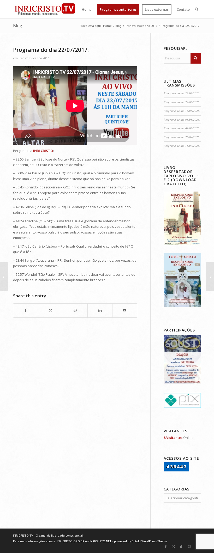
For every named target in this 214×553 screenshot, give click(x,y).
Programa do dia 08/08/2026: (182, 119)
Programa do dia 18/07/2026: (182, 146)
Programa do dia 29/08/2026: (182, 93)
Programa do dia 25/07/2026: (182, 137)
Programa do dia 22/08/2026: (182, 102)
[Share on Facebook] (25, 310)
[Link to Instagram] (189, 546)
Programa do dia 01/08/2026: (182, 128)
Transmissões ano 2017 (34, 58)
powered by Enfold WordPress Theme (141, 541)
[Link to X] (173, 546)
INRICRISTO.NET (100, 541)
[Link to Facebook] (166, 546)
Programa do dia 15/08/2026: (182, 111)
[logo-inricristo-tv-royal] (45, 9)
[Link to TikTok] (181, 546)
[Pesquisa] (196, 9)
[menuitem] (86, 9)
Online (179, 437)
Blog (17, 25)
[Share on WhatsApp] (75, 310)
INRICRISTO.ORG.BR (70, 541)
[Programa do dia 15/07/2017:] (4, 276)
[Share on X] (50, 310)
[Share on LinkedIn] (100, 310)
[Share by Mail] (124, 310)
